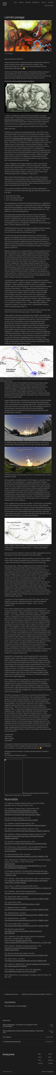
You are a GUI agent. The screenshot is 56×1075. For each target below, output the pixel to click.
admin (10, 53)
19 (42, 408)
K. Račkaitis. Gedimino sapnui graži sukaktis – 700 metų (36, 994)
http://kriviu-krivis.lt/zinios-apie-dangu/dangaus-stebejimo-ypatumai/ (27, 831)
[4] (39, 179)
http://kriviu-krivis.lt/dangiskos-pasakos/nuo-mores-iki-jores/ (23, 971)
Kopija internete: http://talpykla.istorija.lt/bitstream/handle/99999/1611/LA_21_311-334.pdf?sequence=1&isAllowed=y (26, 866)
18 (39, 408)
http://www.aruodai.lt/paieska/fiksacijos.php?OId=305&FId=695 (25, 961)
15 (38, 323)
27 (34, 719)
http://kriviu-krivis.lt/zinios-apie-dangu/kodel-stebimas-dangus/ (25, 825)
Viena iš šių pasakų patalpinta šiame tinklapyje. (20, 81)
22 (44, 562)
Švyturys (50, 2)
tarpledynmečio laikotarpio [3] (22, 138)
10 (34, 232)
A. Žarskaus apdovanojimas (12, 1041)
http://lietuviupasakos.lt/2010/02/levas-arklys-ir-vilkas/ (22, 904)
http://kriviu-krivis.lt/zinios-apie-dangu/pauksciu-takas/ (22, 815)
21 (18, 515)
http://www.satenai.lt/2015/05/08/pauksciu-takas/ (21, 811)
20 (10, 507)
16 (27, 406)
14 (37, 310)
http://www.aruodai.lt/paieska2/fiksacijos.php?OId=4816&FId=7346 (26, 856)
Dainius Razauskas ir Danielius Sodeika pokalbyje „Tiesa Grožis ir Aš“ (23, 1031)
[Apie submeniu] (17, 2)
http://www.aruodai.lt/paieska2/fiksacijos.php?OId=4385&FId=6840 (26, 910)
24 (40, 662)
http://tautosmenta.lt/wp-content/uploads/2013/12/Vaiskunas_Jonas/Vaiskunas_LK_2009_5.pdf (28, 942)
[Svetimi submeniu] (46, 2)
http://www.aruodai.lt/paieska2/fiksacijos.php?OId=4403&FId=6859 (26, 899)
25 (49, 662)
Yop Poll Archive (49, 5)
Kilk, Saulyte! (7, 1037)
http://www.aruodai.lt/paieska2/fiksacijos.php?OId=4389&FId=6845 (26, 915)
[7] (47, 179)
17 (30, 406)
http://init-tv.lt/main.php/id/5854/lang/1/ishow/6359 (21, 820)
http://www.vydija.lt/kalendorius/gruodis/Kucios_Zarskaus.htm (31, 888)
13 (16, 265)
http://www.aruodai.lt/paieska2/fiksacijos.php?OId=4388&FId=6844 (26, 920)
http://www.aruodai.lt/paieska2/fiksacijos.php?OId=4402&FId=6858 (26, 926)
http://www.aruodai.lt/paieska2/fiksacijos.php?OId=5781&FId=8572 (26, 955)
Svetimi (44, 2)
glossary (21, 2)
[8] (30, 190)
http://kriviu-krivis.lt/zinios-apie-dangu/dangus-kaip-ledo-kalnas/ (26, 844)
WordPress (50, 1071)
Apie (15, 2)
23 (16, 596)
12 (5, 255)
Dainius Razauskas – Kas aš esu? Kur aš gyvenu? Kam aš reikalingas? (20, 1025)
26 (18, 672)
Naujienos (28, 2)
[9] (32, 190)
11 (35, 253)
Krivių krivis (5, 4)
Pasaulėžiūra (35, 2)
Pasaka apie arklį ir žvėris (11, 994)
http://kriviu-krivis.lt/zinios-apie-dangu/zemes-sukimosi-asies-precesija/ (28, 893)
